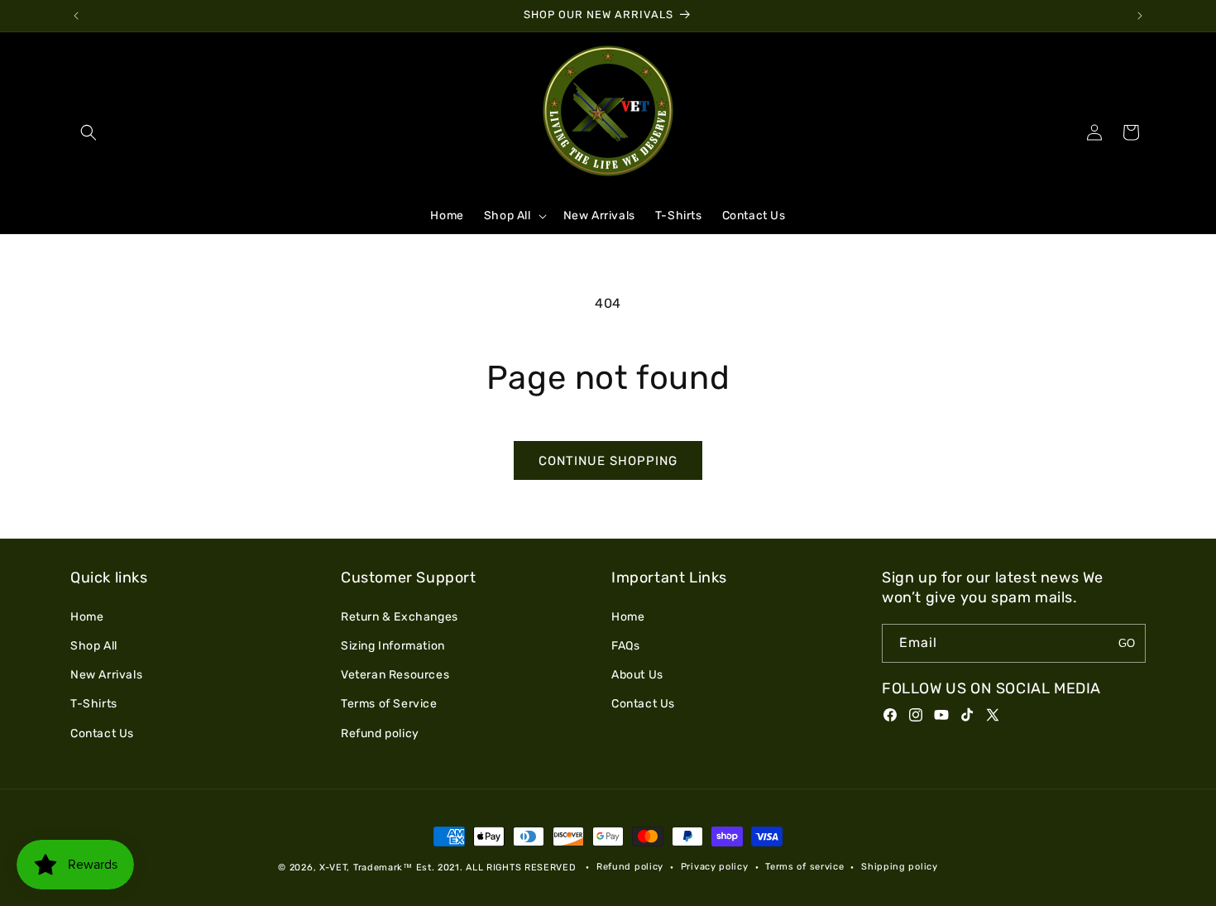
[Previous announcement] (76, 15)
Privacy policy (715, 866)
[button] (88, 132)
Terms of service (804, 866)
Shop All (93, 646)
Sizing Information (393, 646)
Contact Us (102, 733)
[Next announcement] (1140, 15)
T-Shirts (93, 704)
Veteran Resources (395, 675)
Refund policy (380, 733)
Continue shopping (608, 460)
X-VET (333, 867)
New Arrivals (106, 675)
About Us (637, 675)
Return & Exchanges (399, 616)
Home (86, 616)
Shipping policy (899, 866)
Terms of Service (389, 704)
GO (1126, 643)
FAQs (625, 646)
